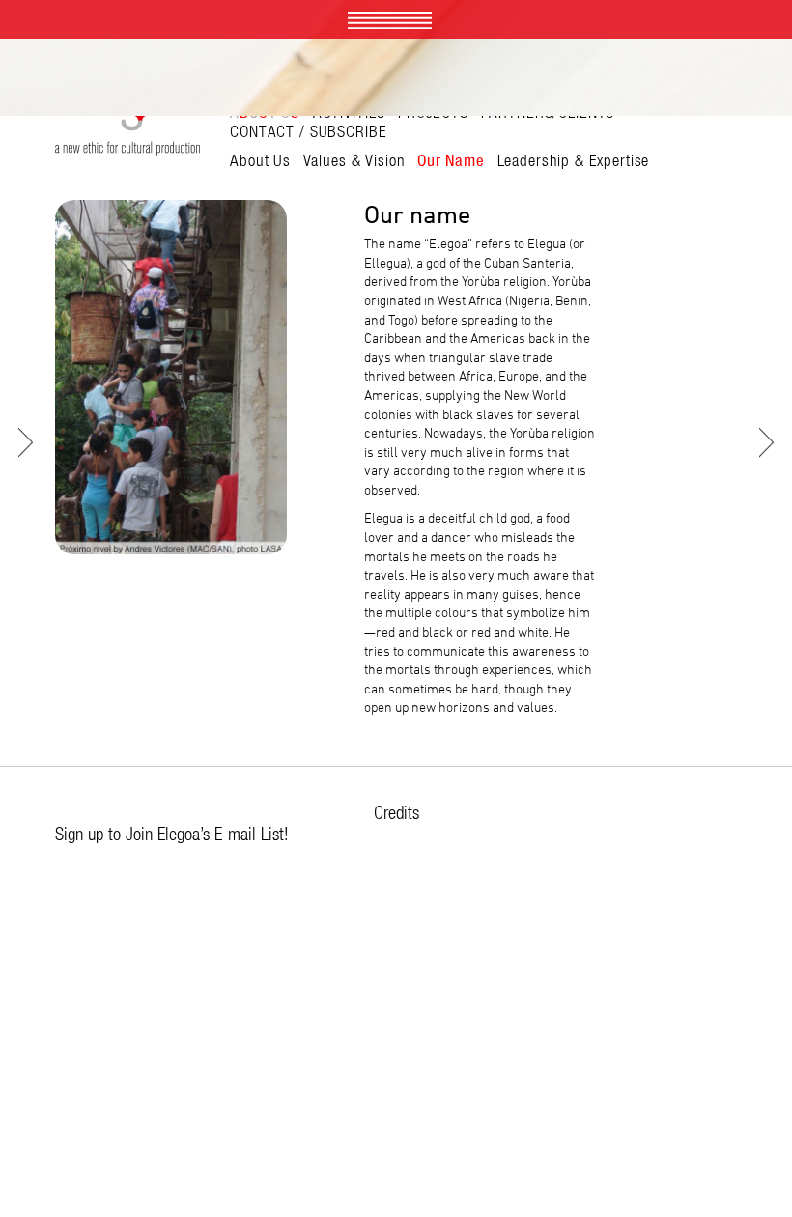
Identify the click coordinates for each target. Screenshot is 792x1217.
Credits (396, 812)
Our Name (451, 160)
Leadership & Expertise (573, 160)
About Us (260, 160)
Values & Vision (354, 160)
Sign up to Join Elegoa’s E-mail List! (172, 833)
